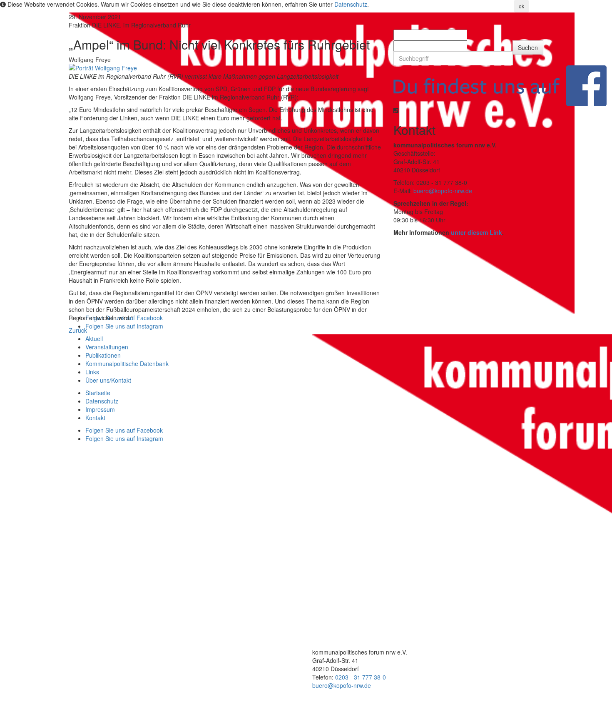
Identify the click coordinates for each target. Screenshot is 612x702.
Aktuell (94, 338)
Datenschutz (350, 4)
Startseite (97, 392)
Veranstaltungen (106, 347)
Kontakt (95, 417)
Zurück (78, 330)
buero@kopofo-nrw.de (442, 191)
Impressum (100, 409)
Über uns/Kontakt (108, 380)
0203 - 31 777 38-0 (360, 677)
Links (92, 372)
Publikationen (103, 355)
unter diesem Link (476, 232)
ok (521, 6)
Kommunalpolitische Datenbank (127, 363)
